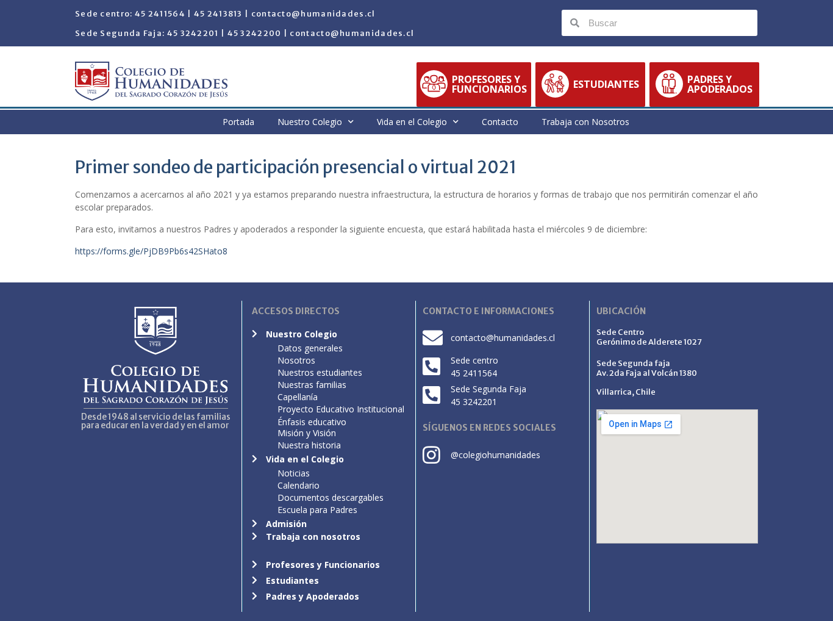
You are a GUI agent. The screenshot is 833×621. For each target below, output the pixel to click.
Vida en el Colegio (412, 121)
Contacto (500, 121)
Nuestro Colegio (309, 121)
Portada (238, 121)
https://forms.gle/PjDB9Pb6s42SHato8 (151, 251)
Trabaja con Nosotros (585, 121)
